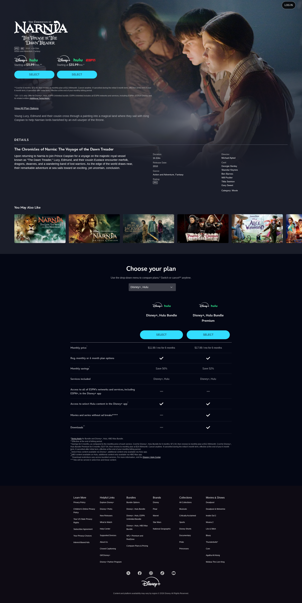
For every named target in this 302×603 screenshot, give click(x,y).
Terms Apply (76, 439)
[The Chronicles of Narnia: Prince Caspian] (94, 228)
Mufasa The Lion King (215, 562)
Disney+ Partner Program (111, 562)
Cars (208, 549)
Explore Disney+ (107, 502)
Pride (181, 542)
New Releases (106, 516)
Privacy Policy (79, 502)
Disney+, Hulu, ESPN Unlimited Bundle (135, 517)
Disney (156, 502)
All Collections (185, 502)
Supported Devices (108, 535)
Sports (182, 522)
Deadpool (210, 502)
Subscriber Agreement (82, 529)
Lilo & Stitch (211, 529)
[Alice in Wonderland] (257, 228)
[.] (128, 573)
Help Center (105, 529)
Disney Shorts (185, 529)
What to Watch (106, 522)
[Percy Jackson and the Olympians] (148, 228)
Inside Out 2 (211, 516)
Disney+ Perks (106, 509)
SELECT (34, 74)
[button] (111, 498)
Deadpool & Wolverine (215, 509)
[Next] (296, 228)
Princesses (184, 549)
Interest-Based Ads (81, 542)
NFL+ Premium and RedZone (134, 537)
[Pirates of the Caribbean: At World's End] (202, 228)
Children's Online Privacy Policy (84, 511)
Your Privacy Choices (82, 536)
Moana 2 (209, 522)
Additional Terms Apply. (40, 98)
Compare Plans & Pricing (137, 546)
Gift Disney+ (105, 555)
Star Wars (157, 522)
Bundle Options (133, 502)
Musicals (183, 509)
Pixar (155, 509)
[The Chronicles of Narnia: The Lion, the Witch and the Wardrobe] (39, 228)
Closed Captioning (108, 549)
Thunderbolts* (212, 542)
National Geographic (162, 529)
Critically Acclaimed (187, 516)
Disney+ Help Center (152, 457)
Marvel (156, 516)
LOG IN (289, 5)
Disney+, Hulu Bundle (135, 509)
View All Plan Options (26, 108)
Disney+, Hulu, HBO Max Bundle (137, 527)
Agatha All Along (213, 555)
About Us (104, 542)
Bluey (208, 535)
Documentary (185, 535)
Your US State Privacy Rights (82, 521)
